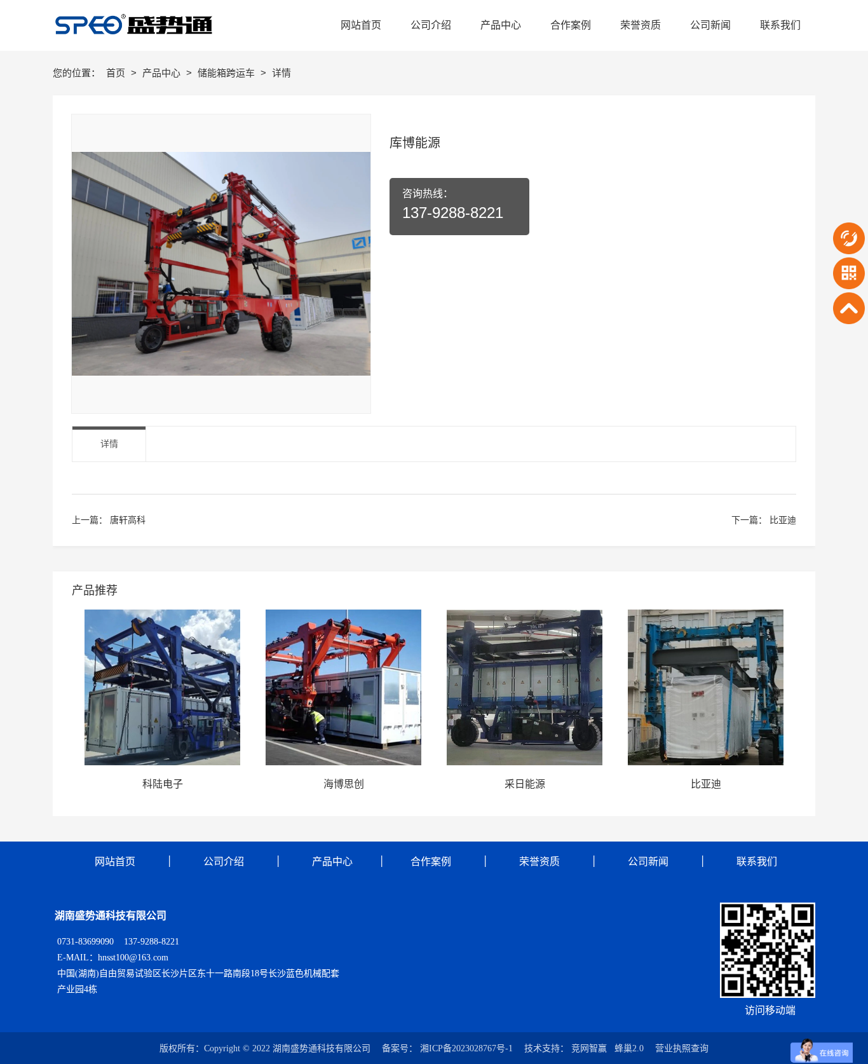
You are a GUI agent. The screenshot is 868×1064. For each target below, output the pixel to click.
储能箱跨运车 (227, 72)
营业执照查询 (682, 1048)
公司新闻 (648, 861)
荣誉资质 (539, 861)
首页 (117, 72)
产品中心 (162, 72)
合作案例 (429, 861)
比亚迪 (783, 520)
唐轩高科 (128, 520)
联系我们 (756, 861)
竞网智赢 (589, 1048)
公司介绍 (223, 861)
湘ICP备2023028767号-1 (466, 1048)
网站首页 (115, 861)
